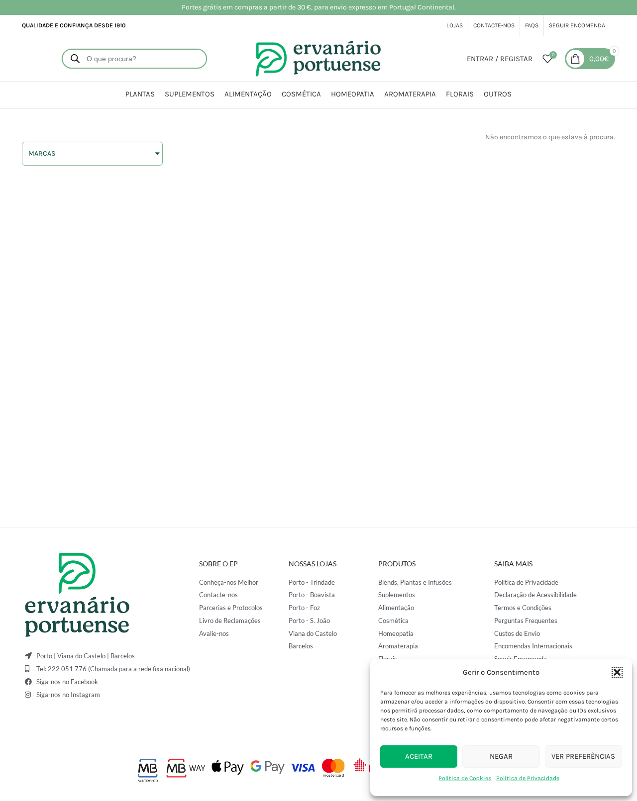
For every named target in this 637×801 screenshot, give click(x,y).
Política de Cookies (464, 778)
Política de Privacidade (527, 778)
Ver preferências (583, 756)
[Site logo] (318, 58)
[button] (617, 672)
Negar (501, 756)
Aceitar (418, 756)
